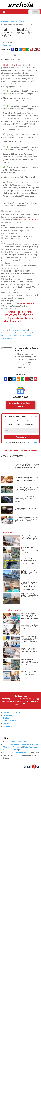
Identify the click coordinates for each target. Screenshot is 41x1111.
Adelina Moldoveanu (18, 753)
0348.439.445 (19, 701)
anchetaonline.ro (27, 303)
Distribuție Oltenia (10, 65)
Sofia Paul (28, 747)
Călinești (24, 330)
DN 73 (34, 333)
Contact (6, 718)
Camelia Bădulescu (18, 742)
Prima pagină (5, 21)
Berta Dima (23, 750)
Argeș (17, 330)
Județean (22, 21)
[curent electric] (20, 55)
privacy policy (32, 442)
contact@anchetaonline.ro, (13, 699)
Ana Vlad (14, 750)
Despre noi (7, 715)
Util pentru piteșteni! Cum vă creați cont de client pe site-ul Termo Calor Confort (17, 316)
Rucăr (22, 335)
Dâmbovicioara (7, 333)
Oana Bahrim (14, 744)
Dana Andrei (8, 45)
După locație (14, 21)
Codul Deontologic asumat (13, 712)
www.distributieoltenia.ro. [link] (28, 220)
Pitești (15, 335)
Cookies (6, 723)
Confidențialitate (9, 721)
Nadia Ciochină (27, 744)
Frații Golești (6, 335)
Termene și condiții (10, 726)
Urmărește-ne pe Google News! (21, 405)
